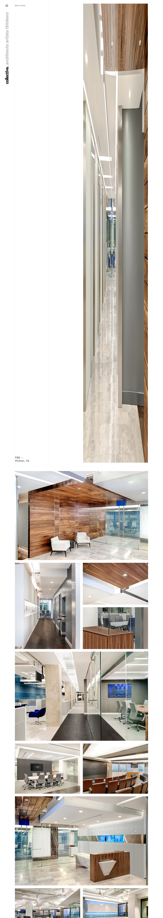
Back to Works (20, 5)
